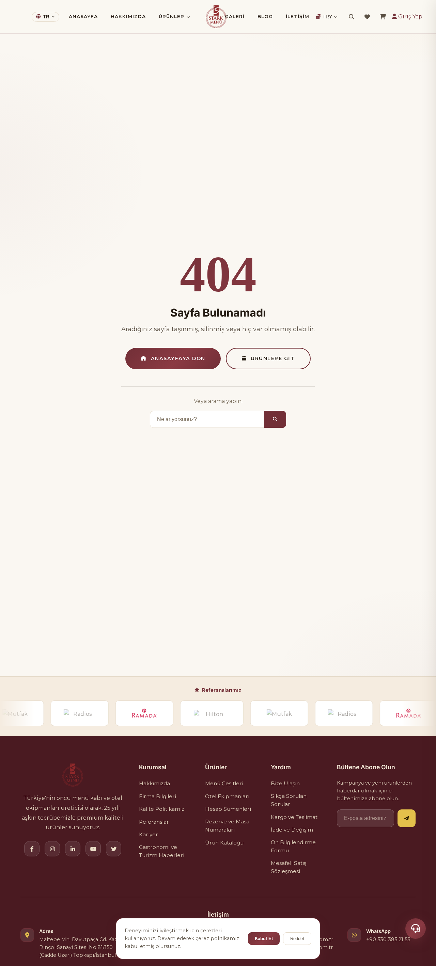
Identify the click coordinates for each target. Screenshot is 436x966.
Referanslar (154, 822)
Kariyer (148, 834)
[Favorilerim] (367, 16)
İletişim (297, 16)
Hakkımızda (128, 16)
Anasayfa (83, 16)
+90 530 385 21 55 (388, 939)
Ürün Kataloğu (224, 842)
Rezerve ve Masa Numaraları (227, 825)
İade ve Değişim (292, 829)
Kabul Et (264, 938)
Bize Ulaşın (285, 783)
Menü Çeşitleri (224, 783)
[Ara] (351, 16)
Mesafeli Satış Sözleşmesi (288, 867)
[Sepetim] (382, 16)
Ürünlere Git (273, 358)
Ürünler (171, 16)
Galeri (235, 16)
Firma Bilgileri (157, 796)
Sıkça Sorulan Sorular (289, 800)
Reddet (297, 938)
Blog (265, 16)
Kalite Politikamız (161, 809)
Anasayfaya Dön (178, 358)
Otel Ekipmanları (227, 796)
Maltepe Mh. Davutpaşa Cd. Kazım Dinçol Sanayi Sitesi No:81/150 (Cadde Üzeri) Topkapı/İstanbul (81, 947)
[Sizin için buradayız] (415, 928)
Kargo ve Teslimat (294, 817)
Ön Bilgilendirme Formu (293, 846)
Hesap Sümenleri (228, 809)
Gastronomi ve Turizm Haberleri (161, 851)
